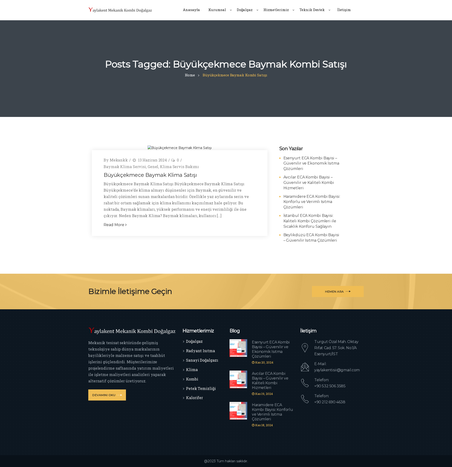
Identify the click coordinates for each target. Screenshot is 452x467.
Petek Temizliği (201, 388)
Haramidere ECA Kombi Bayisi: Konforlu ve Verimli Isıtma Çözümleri (311, 202)
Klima (192, 369)
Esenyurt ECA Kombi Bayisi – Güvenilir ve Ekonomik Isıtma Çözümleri (311, 163)
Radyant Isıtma (200, 350)
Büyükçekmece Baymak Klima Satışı (150, 175)
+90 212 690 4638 (329, 402)
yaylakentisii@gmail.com (337, 370)
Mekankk (119, 159)
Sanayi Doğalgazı (202, 360)
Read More (114, 225)
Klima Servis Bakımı (179, 166)
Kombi (192, 378)
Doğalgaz (194, 341)
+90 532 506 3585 (330, 386)
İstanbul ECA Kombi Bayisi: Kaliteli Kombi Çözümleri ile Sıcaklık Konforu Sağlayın (309, 221)
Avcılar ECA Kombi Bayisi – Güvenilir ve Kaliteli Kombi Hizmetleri (308, 182)
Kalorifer (194, 397)
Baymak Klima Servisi (125, 166)
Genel (153, 166)
